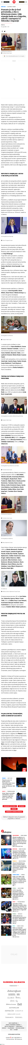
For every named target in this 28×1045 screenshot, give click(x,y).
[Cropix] (19, 1010)
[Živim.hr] (18, 997)
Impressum (19, 1026)
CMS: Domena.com (18, 1039)
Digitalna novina (20, 1028)
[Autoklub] (14, 1007)
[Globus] (11, 997)
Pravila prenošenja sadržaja (13, 1024)
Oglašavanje (11, 1028)
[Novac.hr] (9, 1010)
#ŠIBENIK (14, 809)
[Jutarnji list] (14, 991)
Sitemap (16, 1029)
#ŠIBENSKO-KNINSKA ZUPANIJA (14, 811)
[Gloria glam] (16, 1000)
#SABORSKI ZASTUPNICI (10, 806)
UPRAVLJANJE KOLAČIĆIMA (14, 1034)
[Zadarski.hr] (9, 1017)
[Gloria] (12, 1000)
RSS (11, 1029)
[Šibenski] (19, 1017)
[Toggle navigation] (2, 2)
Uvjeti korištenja (13, 1023)
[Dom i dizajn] (19, 1004)
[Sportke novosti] (18, 994)
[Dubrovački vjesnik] (14, 1013)
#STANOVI (21, 806)
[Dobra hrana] (11, 1004)
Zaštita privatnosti (9, 1026)
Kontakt (4, 1028)
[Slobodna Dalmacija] (14, 1)
